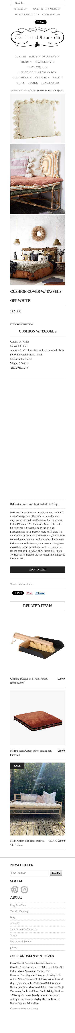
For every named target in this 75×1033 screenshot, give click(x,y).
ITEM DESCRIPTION (21, 324)
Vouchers (21, 77)
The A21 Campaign (19, 911)
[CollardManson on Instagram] (24, 893)
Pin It (29, 593)
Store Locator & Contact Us (23, 929)
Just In (20, 56)
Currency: (51, 14)
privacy (14, 947)
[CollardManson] (37, 38)
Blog (12, 917)
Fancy (40, 593)
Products (23, 90)
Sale (57, 77)
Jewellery (44, 61)
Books (33, 82)
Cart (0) (38, 9)
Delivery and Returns (20, 941)
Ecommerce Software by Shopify (24, 1008)
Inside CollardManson (38, 72)
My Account (53, 9)
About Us (14, 923)
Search (13, 935)
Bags (34, 56)
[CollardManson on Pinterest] (15, 893)
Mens (26, 61)
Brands (42, 77)
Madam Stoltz (25, 584)
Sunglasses (50, 82)
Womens (51, 56)
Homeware (37, 67)
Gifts (20, 82)
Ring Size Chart (18, 905)
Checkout (20, 9)
